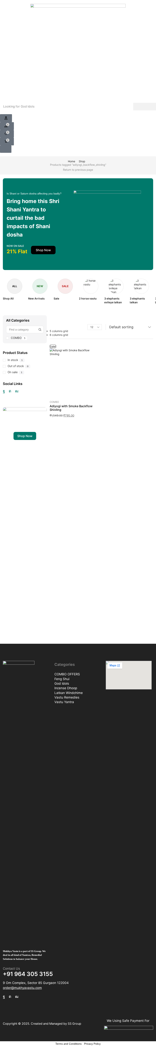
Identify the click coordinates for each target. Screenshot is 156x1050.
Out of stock (18, 366)
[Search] (144, 106)
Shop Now (24, 436)
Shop (82, 161)
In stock (15, 360)
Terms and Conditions (68, 1043)
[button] (6, 118)
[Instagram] (10, 391)
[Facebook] (4, 391)
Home (71, 161)
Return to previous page (78, 169)
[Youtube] (16, 391)
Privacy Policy (92, 1043)
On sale (15, 372)
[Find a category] (39, 329)
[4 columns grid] (51, 317)
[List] (51, 322)
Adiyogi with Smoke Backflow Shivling (71, 408)
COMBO (18, 338)
